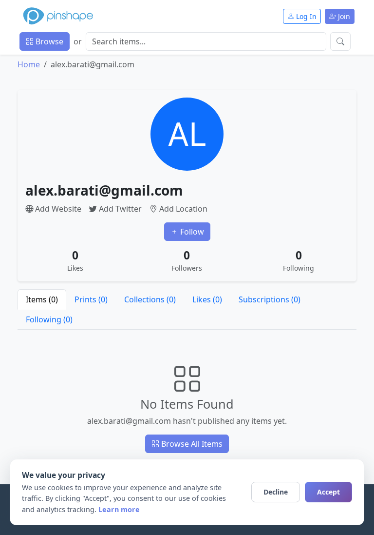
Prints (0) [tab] (91, 299)
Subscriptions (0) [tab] (269, 299)
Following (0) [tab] (49, 319)
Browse (48, 41)
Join (343, 16)
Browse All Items (191, 443)
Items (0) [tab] (42, 299)
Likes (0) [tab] (207, 299)
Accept (328, 491)
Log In (305, 16)
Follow (191, 231)
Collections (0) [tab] (150, 299)
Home (29, 64)
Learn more (119, 509)
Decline (275, 491)
